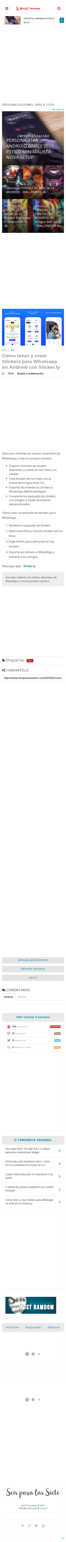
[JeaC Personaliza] (28, 9)
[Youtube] (43, 1525)
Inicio (33, 977)
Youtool (43, 1508)
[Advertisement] (33, 65)
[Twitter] (36, 1525)
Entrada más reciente (33, 960)
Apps (12, 350)
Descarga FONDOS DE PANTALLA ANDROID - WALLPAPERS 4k (39, 20)
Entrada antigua (33, 968)
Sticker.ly (30, 566)
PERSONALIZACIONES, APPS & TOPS (28, 104)
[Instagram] (29, 1525)
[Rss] (22, 1525)
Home (4, 350)
